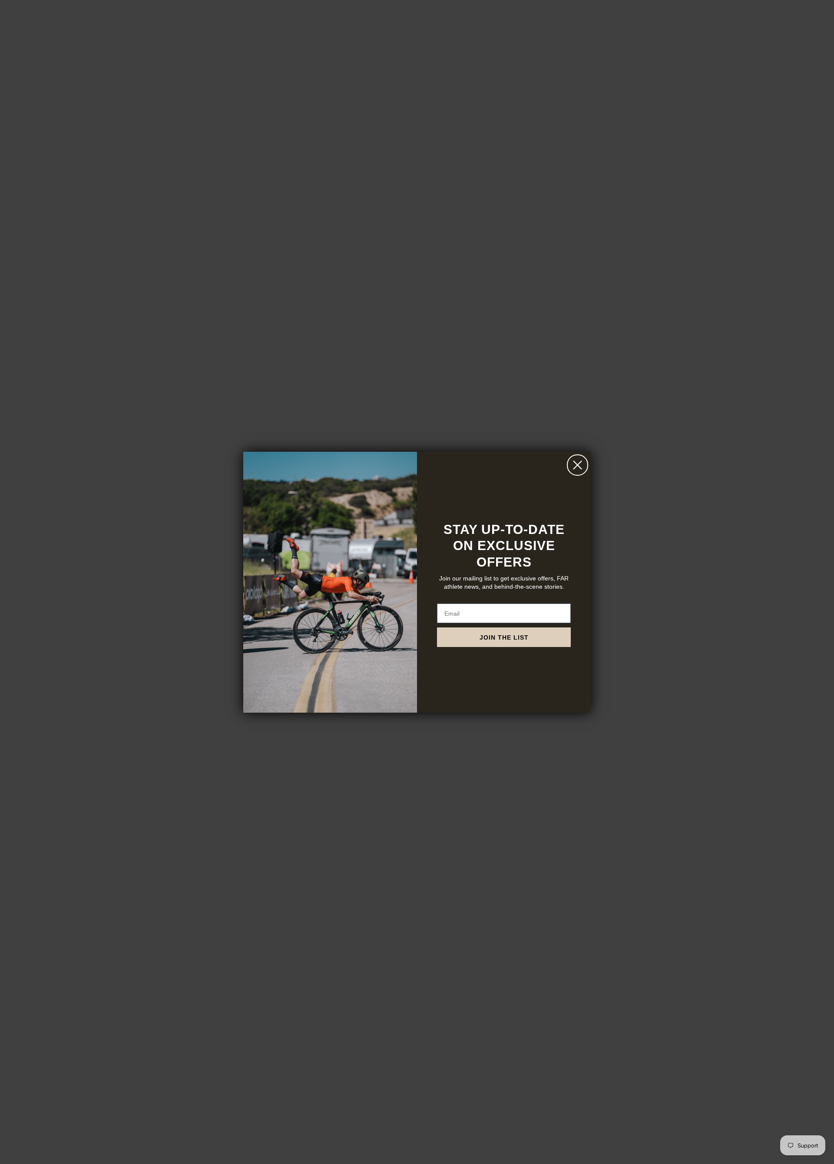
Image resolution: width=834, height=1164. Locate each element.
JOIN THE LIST (504, 637)
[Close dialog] (577, 465)
